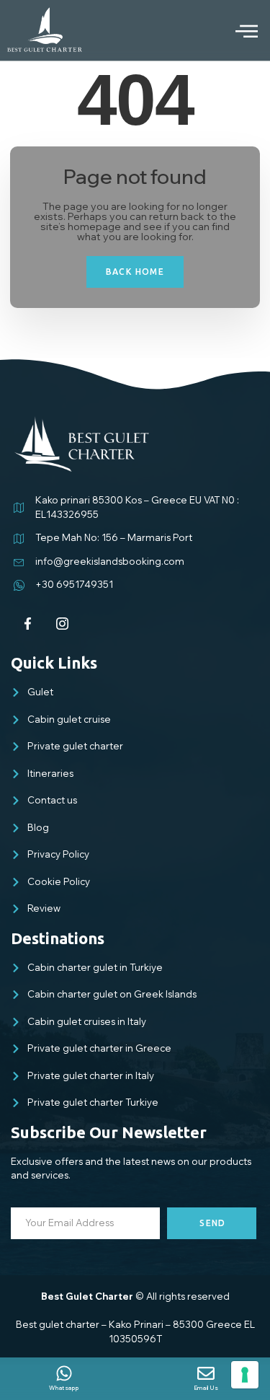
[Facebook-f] (28, 624)
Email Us (206, 1387)
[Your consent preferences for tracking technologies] (244, 1374)
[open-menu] (235, 30)
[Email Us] (206, 1373)
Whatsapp (63, 1387)
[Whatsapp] (64, 1373)
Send (212, 1223)
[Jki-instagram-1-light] (62, 624)
